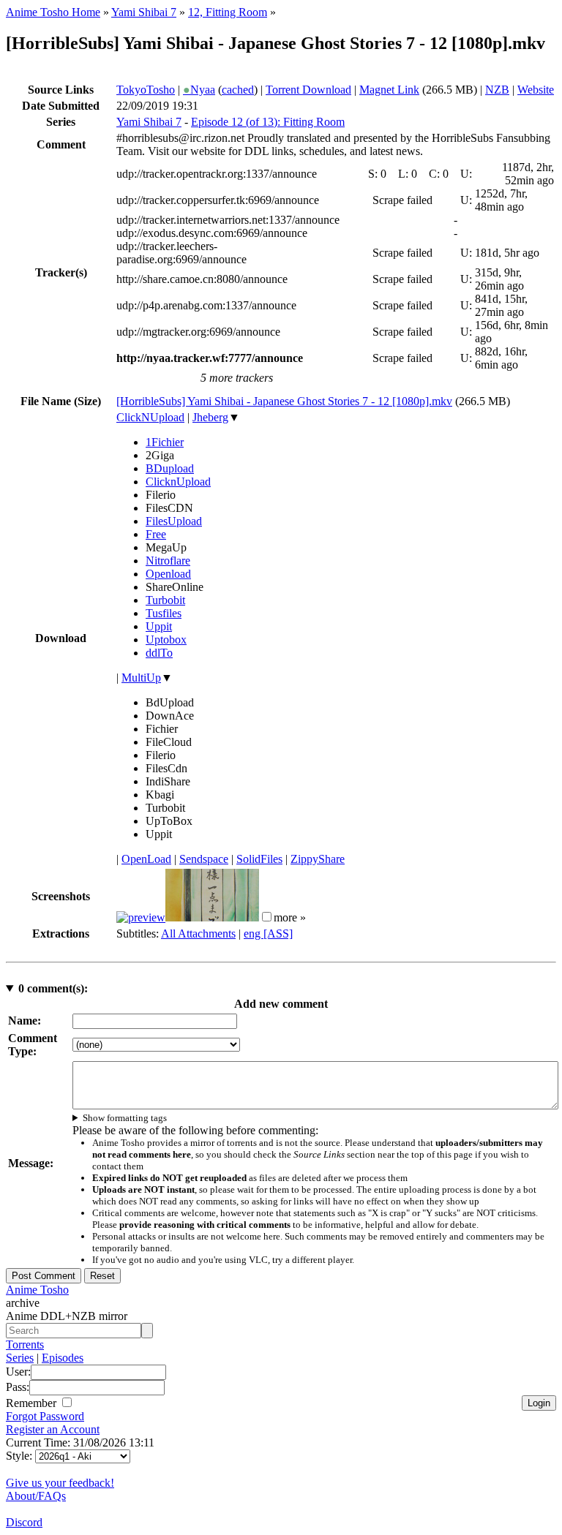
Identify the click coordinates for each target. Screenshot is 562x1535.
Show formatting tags (125, 1117)
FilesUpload (174, 521)
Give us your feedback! (60, 1482)
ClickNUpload (150, 417)
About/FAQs (36, 1496)
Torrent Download (308, 89)
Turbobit (165, 600)
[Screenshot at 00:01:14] (212, 917)
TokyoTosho (145, 89)
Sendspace (203, 859)
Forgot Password (45, 1416)
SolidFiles (259, 859)
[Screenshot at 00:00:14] (140, 917)
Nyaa (199, 89)
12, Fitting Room (227, 12)
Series (20, 1357)
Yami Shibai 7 (143, 12)
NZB (497, 89)
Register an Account (53, 1429)
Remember (32, 1403)
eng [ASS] (268, 933)
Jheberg (210, 417)
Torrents (25, 1344)
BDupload (170, 468)
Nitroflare (168, 560)
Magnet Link (389, 89)
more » (290, 917)
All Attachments (198, 933)
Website (535, 89)
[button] (266, 916)
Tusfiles (163, 613)
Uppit (159, 626)
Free (156, 534)
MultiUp (141, 677)
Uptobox (166, 639)
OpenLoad (146, 859)
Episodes (62, 1357)
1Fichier (165, 442)
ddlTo (159, 652)
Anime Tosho (37, 1289)
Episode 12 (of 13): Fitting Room (268, 122)
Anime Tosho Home (53, 12)
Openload (168, 573)
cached (238, 89)
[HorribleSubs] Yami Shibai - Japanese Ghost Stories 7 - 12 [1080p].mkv (284, 401)
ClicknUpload (178, 481)
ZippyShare (318, 859)
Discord (24, 1522)
